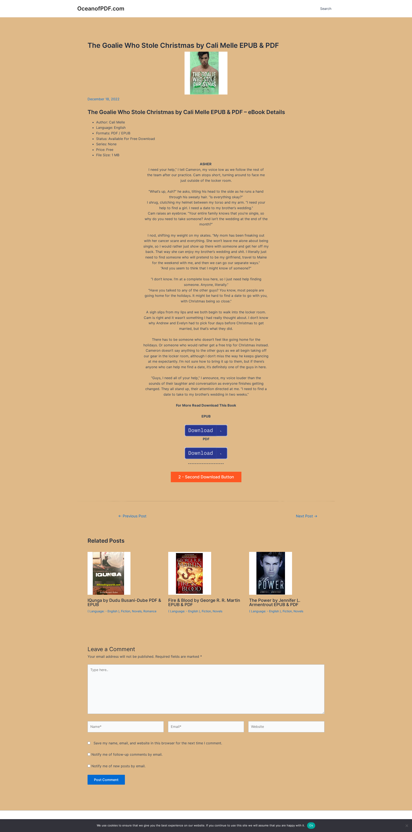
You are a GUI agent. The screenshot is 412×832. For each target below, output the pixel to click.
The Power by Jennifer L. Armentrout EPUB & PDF (274, 602)
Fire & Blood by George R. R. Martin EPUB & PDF (204, 602)
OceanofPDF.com (100, 8)
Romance (149, 611)
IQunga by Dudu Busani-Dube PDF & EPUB (124, 602)
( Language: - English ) (103, 611)
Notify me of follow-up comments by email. (126, 754)
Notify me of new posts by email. (118, 766)
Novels (137, 611)
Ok (311, 825)
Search (325, 8)
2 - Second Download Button (206, 477)
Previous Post (132, 516)
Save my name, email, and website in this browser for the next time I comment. (158, 743)
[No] (406, 825)
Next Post (306, 516)
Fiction (125, 611)
